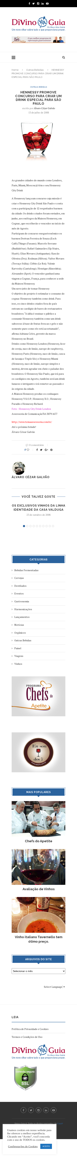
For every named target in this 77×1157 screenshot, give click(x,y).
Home (15, 70)
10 (53, 526)
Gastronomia (21, 601)
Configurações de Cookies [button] (23, 1146)
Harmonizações (23, 609)
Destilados (20, 585)
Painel (17, 648)
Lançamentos (22, 617)
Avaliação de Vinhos (39, 889)
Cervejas (19, 578)
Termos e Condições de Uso (27, 1037)
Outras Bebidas (35, 70)
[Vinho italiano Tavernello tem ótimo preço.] (38, 898)
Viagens (18, 656)
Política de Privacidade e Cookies (30, 1029)
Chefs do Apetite (38, 841)
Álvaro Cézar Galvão (44, 108)
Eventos (19, 593)
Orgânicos (20, 632)
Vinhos (18, 663)
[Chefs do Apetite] (38, 802)
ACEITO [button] (46, 1146)
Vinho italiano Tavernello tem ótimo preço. (38, 939)
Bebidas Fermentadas (26, 570)
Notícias (19, 624)
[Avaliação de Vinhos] (38, 850)
